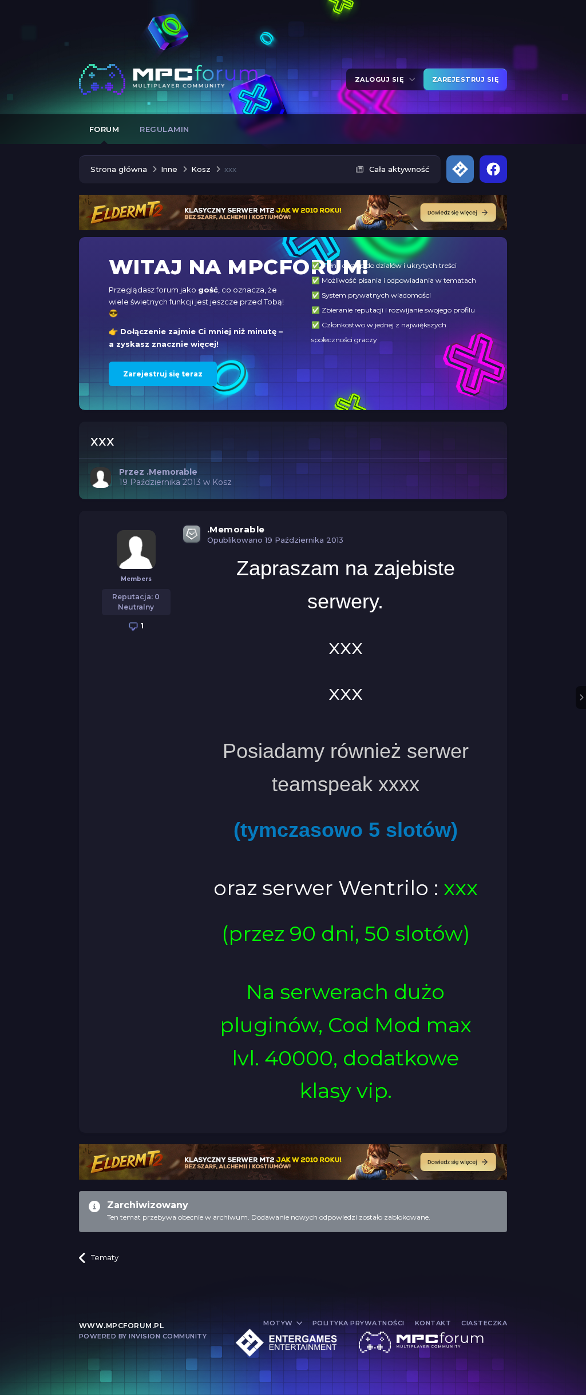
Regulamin (164, 129)
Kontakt (433, 1323)
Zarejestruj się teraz (163, 374)
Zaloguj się (381, 79)
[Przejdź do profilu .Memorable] (100, 477)
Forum (104, 129)
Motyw (279, 1323)
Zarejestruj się (465, 79)
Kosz (222, 482)
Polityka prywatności (358, 1323)
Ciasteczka (484, 1323)
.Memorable (236, 529)
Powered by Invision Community (143, 1336)
